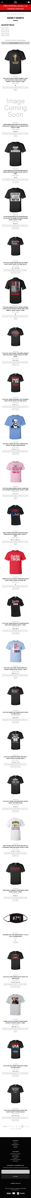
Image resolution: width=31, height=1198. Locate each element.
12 (16, 1126)
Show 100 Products (21, 40)
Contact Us (15, 1145)
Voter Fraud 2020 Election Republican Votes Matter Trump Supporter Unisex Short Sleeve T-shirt (15, 218)
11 (14, 1126)
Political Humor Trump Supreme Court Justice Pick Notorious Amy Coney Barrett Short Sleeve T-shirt (15, 80)
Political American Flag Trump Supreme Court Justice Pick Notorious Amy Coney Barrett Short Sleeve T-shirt (15, 309)
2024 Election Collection (15, 1159)
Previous (5, 1126)
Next (19, 1128)
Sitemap (15, 1147)
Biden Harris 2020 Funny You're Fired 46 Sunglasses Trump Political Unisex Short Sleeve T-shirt (15, 126)
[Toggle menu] (2, 2)
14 (22, 1126)
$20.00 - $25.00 (5, 30)
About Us (15, 1143)
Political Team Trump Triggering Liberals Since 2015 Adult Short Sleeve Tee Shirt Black (15, 355)
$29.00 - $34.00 (5, 33)
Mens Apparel (15, 1155)
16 (27, 1126)
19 (16, 1128)
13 (19, 1126)
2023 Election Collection (15, 1153)
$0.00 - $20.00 (5, 28)
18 (13, 1128)
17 (10, 1128)
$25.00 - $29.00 (5, 31)
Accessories (15, 1161)
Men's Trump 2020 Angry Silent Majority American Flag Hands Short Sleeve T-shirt (15, 534)
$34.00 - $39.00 (5, 35)
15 (25, 1126)
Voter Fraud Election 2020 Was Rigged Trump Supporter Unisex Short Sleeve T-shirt (15, 172)
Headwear (15, 1158)
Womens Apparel (15, 1156)
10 (11, 1126)
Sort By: (11, 43)
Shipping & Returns (15, 1144)
